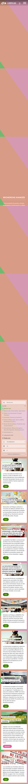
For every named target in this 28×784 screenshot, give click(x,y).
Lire (7, 486)
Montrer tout (7, 408)
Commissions (7, 432)
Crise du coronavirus (14, 454)
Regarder (8, 746)
